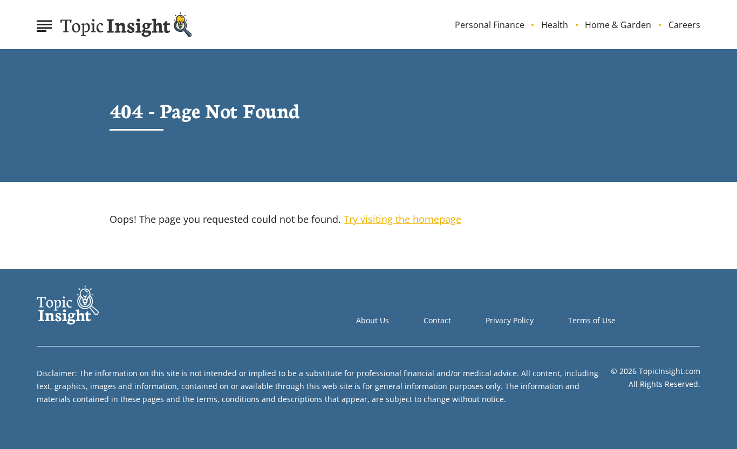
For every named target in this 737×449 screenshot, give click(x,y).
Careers (684, 25)
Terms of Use (592, 320)
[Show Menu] (44, 23)
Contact (437, 320)
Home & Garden (618, 25)
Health (554, 25)
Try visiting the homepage (402, 219)
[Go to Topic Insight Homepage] (126, 24)
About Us (372, 320)
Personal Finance (489, 25)
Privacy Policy (510, 320)
